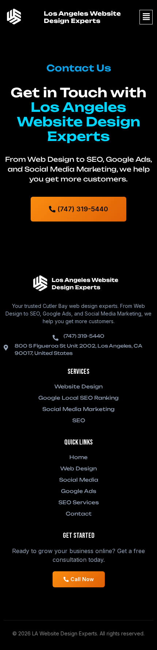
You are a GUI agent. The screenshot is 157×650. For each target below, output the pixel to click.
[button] (146, 17)
